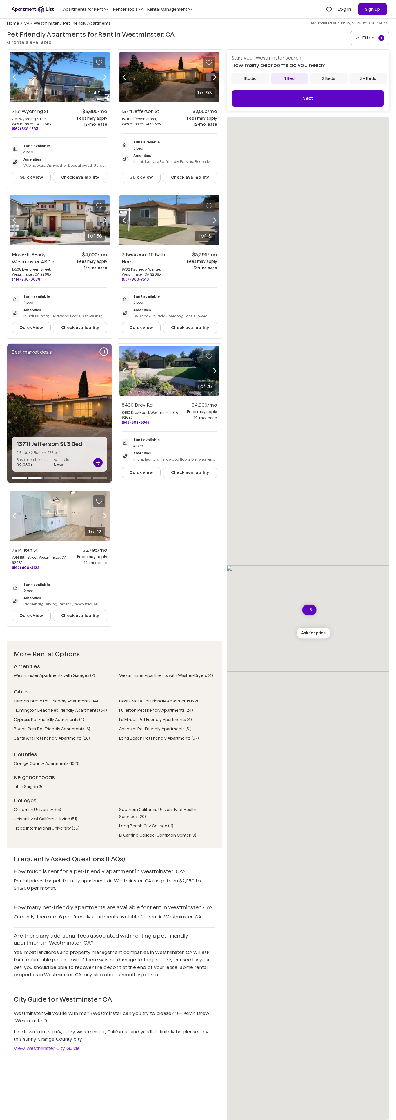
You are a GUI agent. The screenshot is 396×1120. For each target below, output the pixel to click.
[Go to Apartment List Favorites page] (329, 9)
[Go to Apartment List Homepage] (32, 9)
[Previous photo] (14, 76)
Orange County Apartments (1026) (47, 763)
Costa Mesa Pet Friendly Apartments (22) (158, 701)
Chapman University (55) (37, 809)
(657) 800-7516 (135, 279)
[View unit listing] (98, 462)
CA (26, 23)
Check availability (80, 177)
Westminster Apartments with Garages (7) (54, 675)
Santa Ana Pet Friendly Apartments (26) (52, 738)
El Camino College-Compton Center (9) (157, 835)
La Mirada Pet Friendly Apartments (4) (155, 719)
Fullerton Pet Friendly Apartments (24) (156, 710)
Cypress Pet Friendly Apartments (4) (49, 719)
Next (307, 98)
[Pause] (103, 351)
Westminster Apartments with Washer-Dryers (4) (166, 675)
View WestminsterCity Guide (47, 1048)
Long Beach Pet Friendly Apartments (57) (159, 738)
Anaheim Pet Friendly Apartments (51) (155, 729)
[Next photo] (105, 76)
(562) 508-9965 (135, 422)
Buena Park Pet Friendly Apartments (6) (52, 729)
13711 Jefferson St (140, 111)
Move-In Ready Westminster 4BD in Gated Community (35, 262)
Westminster (46, 23)
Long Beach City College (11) (146, 826)
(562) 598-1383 (25, 129)
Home (13, 23)
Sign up (372, 9)
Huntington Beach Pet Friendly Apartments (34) (60, 710)
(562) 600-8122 (25, 567)
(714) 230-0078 (26, 279)
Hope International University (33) (46, 828)
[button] (313, 633)
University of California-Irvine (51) (45, 819)
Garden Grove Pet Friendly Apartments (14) (56, 701)
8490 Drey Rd (137, 404)
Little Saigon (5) (28, 786)
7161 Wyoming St (30, 111)
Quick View (31, 177)
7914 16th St (25, 550)
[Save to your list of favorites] (99, 62)
